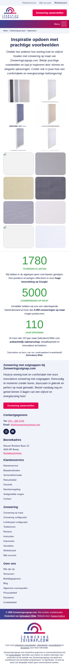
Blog (5, 583)
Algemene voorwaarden (15, 588)
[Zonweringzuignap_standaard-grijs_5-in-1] (18, 139)
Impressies (32, 31)
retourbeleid (42, 645)
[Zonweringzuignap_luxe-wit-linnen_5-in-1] (50, 91)
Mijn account (45, 3)
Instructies (8, 536)
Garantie (7, 484)
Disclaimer (8, 597)
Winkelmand (60, 3)
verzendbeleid (54, 645)
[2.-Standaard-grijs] (50, 163)
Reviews (7, 531)
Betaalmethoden (11, 470)
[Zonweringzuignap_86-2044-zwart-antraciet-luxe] (50, 188)
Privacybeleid (10, 592)
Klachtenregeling (11, 489)
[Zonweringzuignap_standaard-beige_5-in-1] (50, 115)
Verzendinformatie (12, 475)
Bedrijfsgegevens (12, 578)
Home (5, 31)
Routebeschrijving (12, 453)
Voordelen (8, 546)
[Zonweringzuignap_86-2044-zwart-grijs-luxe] (18, 212)
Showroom (8, 574)
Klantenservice (29, 3)
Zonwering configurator (15, 517)
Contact (7, 498)
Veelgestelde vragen (13, 494)
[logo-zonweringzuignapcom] (10, 12)
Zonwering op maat (17, 31)
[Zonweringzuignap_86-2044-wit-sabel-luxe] (18, 236)
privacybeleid (15, 655)
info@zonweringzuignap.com (25, 424)
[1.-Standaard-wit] (18, 163)
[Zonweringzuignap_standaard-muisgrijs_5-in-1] (18, 115)
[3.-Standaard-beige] (18, 188)
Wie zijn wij (8, 569)
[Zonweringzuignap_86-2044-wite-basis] (50, 236)
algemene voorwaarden (25, 645)
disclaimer (25, 648)
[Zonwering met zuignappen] (18, 91)
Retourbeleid (9, 480)
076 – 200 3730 (16, 421)
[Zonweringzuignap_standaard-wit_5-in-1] (50, 139)
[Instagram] (6, 431)
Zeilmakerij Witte (27, 616)
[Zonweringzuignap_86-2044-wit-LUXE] (50, 212)
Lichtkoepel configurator (15, 522)
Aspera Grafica (58, 616)
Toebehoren (9, 526)
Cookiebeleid (10, 602)
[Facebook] (13, 431)
